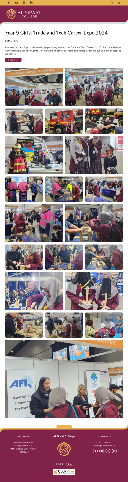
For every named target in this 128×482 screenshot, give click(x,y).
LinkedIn (114, 451)
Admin (69, 464)
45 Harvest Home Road (23, 442)
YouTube (101, 451)
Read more (13, 59)
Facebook (95, 451)
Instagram (108, 451)
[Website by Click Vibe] (64, 472)
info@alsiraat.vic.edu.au (106, 445)
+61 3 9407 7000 (106, 442)
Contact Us (105, 436)
